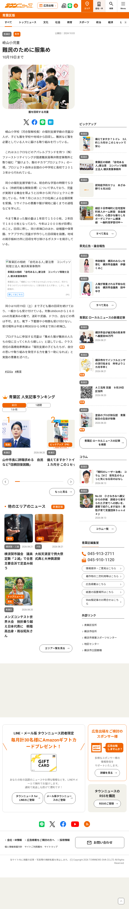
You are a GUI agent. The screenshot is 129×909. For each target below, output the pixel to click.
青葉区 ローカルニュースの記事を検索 (102, 442)
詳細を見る (106, 772)
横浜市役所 (90, 631)
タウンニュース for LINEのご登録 (27, 798)
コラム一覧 (102, 528)
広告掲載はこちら (96, 584)
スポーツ (84, 22)
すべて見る (102, 233)
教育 (69, 22)
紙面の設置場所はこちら (100, 592)
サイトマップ (51, 847)
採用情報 (65, 840)
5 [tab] (36, 481)
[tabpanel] (38, 89)
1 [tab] (17, 481)
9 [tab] (56, 481)
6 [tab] (41, 481)
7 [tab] (46, 481)
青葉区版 (8, 15)
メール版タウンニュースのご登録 (59, 798)
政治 (98, 22)
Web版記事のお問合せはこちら (102, 601)
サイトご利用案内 (33, 847)
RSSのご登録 (106, 803)
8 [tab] (51, 481)
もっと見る (61, 491)
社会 (57, 22)
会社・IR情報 (14, 840)
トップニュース (27, 22)
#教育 (18, 371)
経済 (110, 22)
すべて (8, 22)
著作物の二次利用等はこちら (102, 576)
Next (71, 482)
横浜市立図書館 (93, 650)
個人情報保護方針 (13, 847)
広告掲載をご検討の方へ (41, 840)
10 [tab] (61, 481)
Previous (5, 482)
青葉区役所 (90, 625)
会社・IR (99, 8)
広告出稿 (48, 5)
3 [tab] (27, 481)
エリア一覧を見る (55, 648)
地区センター (91, 644)
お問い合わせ (103, 842)
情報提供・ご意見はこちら (101, 568)
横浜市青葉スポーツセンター (100, 637)
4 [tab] (31, 481)
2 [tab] (22, 481)
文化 (45, 22)
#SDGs (9, 371)
